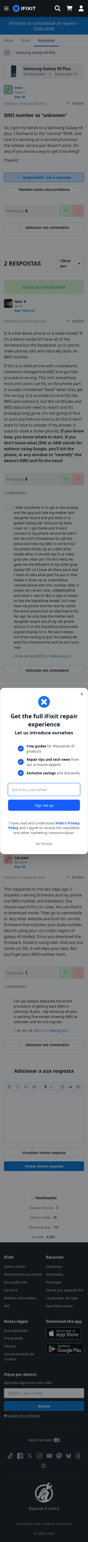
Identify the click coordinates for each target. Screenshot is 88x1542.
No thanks (44, 843)
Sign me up (44, 805)
